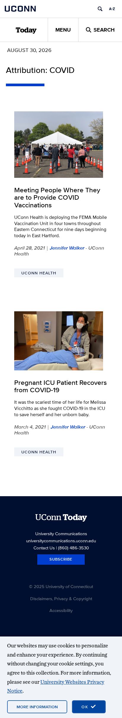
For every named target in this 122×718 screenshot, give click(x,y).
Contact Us (44, 548)
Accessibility (61, 610)
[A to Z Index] (112, 9)
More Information (37, 707)
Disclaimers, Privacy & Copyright (61, 598)
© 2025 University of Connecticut (61, 586)
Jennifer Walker (67, 247)
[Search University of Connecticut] (100, 9)
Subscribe (61, 559)
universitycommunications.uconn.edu (61, 541)
